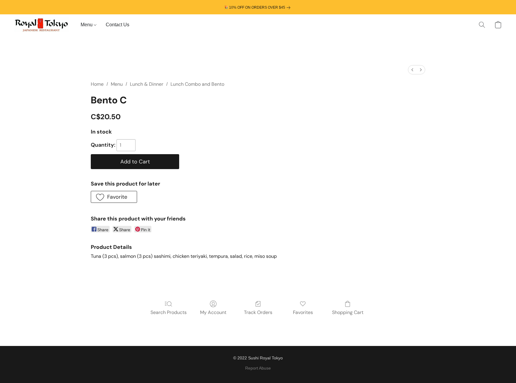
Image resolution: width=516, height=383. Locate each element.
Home (97, 84)
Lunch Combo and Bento (197, 84)
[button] (41, 24)
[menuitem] (412, 69)
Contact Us (117, 24)
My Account (213, 312)
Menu (87, 24)
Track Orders (258, 312)
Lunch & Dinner (146, 84)
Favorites (303, 312)
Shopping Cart (347, 312)
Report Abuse (258, 368)
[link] (258, 7)
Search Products (168, 312)
